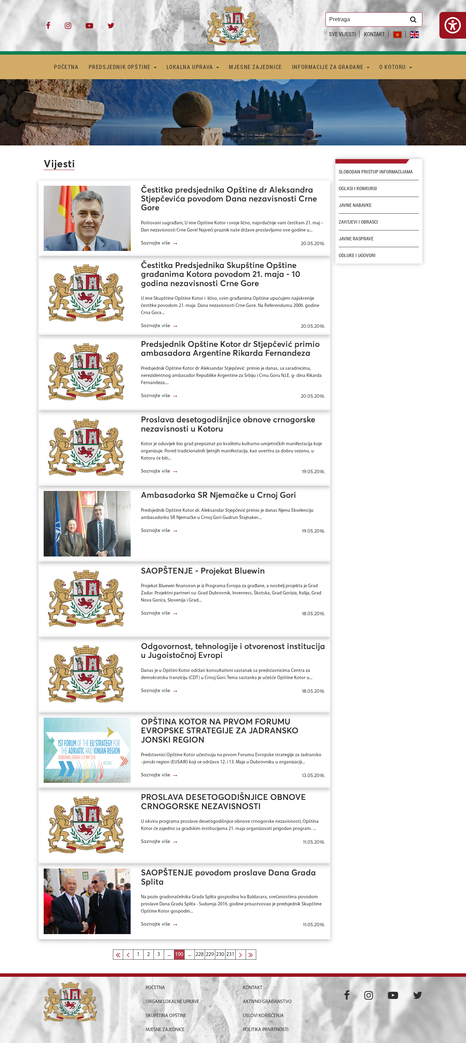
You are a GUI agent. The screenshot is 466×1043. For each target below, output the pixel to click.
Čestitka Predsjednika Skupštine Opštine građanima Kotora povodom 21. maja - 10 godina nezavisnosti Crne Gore (220, 275)
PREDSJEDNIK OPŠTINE (120, 66)
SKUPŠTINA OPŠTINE (166, 1015)
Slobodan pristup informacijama (376, 172)
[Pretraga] (413, 19)
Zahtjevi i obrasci (358, 222)
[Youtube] (89, 28)
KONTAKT (374, 34)
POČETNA (66, 66)
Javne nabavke (355, 205)
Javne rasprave (356, 239)
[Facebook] (48, 28)
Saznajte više (159, 242)
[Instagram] (68, 28)
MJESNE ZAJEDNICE (255, 66)
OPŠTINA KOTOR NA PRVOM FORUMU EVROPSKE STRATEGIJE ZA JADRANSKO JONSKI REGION (219, 731)
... (169, 954)
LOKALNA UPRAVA (190, 66)
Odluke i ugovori (357, 255)
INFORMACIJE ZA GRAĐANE (328, 66)
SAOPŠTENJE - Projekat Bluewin (203, 571)
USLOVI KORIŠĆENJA (263, 1015)
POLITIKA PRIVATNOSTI (265, 1029)
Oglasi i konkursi (358, 188)
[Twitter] (111, 28)
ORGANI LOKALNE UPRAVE (172, 1001)
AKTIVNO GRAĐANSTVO (267, 1001)
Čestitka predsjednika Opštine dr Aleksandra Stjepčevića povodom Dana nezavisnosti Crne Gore (229, 199)
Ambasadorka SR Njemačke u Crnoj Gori (218, 495)
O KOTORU (393, 66)
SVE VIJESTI (342, 34)
